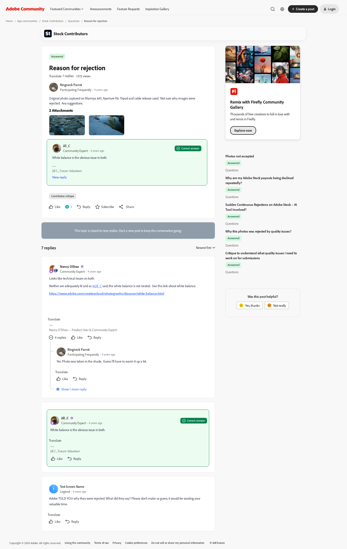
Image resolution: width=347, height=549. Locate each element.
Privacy (117, 543)
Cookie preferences (136, 543)
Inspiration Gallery (157, 9)
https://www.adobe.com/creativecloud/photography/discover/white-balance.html (106, 293)
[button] (303, 9)
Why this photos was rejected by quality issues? (258, 231)
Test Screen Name (72, 486)
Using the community (77, 543)
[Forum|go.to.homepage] (25, 9)
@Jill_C (97, 286)
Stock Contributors (52, 21)
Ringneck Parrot (71, 85)
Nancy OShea (69, 266)
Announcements (100, 9)
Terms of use (101, 543)
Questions (74, 21)
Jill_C (66, 146)
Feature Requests (128, 9)
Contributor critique (62, 196)
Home (9, 21)
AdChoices (218, 543)
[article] (128, 302)
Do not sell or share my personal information (177, 543)
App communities (27, 21)
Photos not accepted (239, 156)
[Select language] (282, 9)
